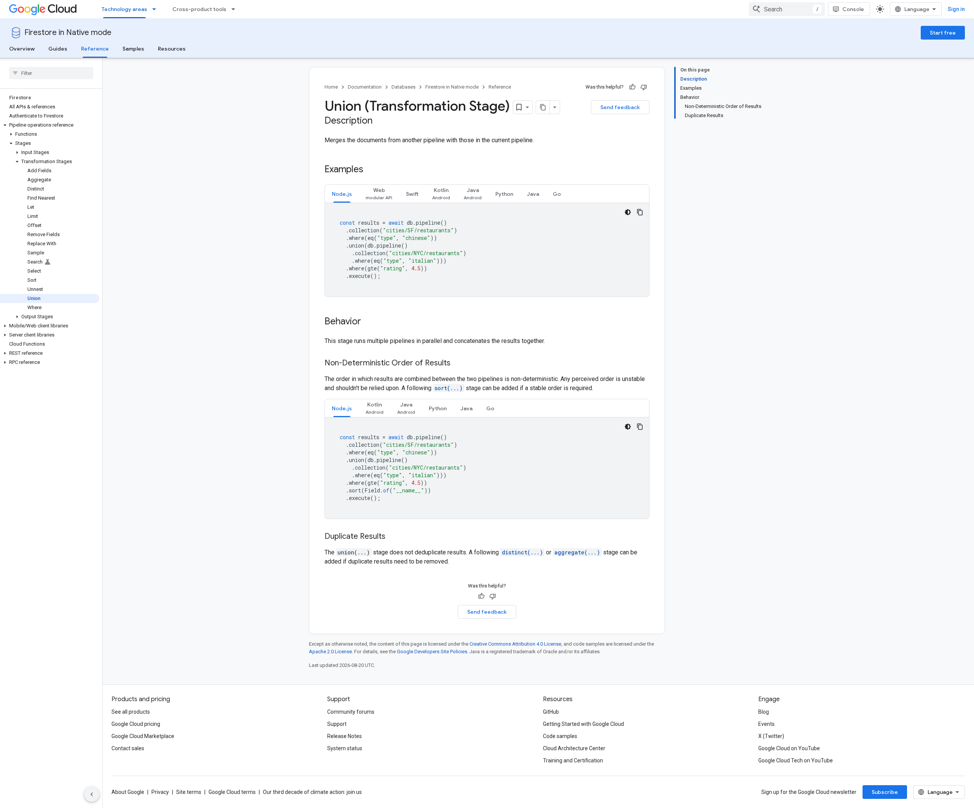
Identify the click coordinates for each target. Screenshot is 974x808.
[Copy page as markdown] (543, 107)
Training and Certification (573, 760)
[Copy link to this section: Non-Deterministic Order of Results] (458, 363)
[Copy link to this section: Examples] (371, 170)
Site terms (188, 792)
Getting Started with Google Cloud (583, 724)
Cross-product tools (199, 9)
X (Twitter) (771, 736)
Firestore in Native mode (67, 32)
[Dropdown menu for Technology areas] (156, 9)
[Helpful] (632, 87)
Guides (57, 48)
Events (766, 724)
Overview (22, 48)
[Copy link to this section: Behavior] (368, 322)
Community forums (350, 712)
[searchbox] (51, 73)
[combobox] (787, 9)
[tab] (342, 194)
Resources (172, 48)
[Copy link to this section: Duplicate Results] (393, 536)
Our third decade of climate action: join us (312, 792)
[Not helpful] (643, 87)
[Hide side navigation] (91, 794)
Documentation (365, 87)
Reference (95, 48)
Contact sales (127, 748)
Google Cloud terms (232, 792)
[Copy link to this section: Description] (380, 121)
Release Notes (344, 736)
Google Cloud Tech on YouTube (795, 760)
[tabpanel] (487, 250)
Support (337, 724)
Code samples (560, 736)
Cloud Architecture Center (574, 748)
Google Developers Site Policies (432, 651)
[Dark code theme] (628, 212)
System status (344, 748)
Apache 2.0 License (330, 651)
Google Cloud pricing (135, 724)
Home (331, 87)
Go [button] (557, 193)
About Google (127, 792)
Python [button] (504, 193)
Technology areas (124, 9)
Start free (943, 32)
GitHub (551, 712)
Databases (403, 87)
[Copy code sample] (640, 212)
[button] (49, 125)
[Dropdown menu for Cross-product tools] (235, 9)
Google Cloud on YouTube (789, 748)
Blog (763, 712)
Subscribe (885, 792)
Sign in (956, 9)
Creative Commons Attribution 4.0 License (515, 644)
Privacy (160, 792)
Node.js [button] (342, 193)
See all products (130, 712)
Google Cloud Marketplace (142, 736)
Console (853, 9)
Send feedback (620, 107)
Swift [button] (412, 193)
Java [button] (533, 193)
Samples (133, 48)
